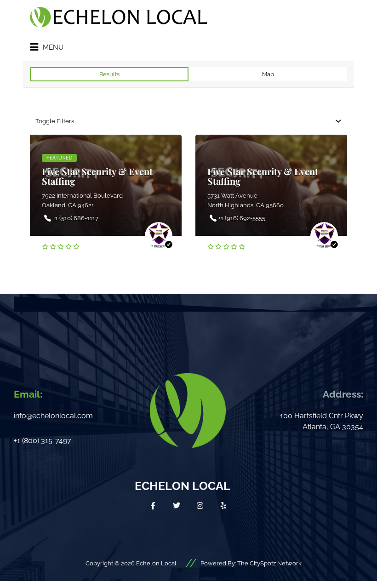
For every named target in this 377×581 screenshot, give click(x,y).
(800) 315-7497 (46, 440)
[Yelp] (223, 505)
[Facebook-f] (153, 505)
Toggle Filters (54, 121)
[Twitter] (176, 505)
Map (268, 74)
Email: (28, 394)
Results (109, 74)
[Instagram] (200, 505)
